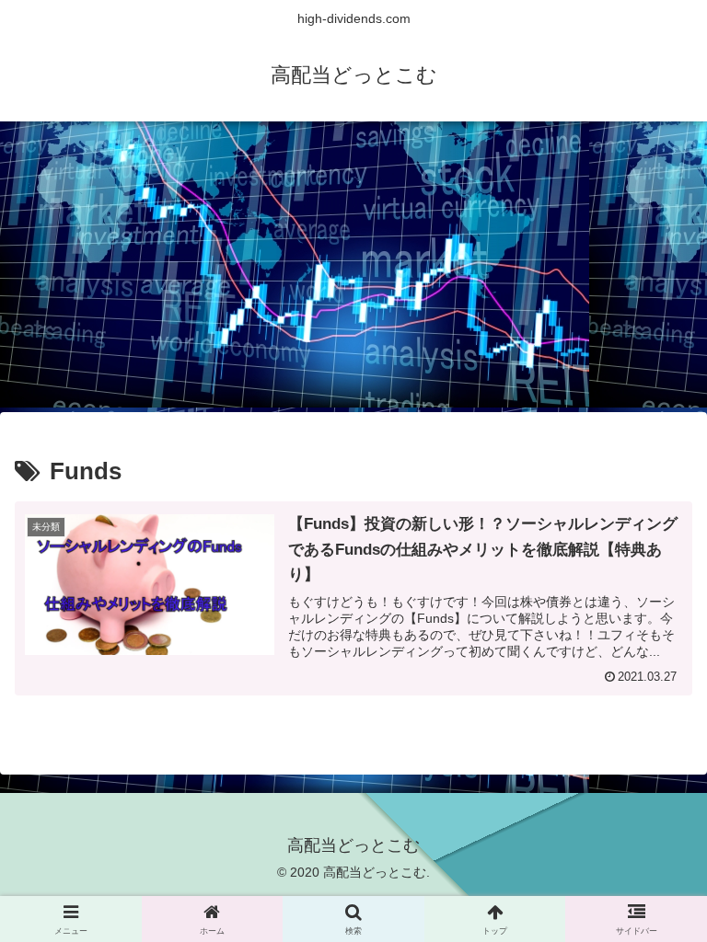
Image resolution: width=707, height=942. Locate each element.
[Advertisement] (353, 272)
